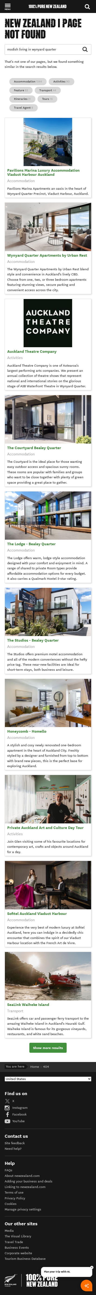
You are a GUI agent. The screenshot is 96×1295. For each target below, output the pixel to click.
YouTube (18, 1121)
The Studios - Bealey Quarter (33, 640)
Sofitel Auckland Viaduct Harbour (37, 913)
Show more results (48, 1048)
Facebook (19, 1114)
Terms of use (14, 1192)
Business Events (17, 1248)
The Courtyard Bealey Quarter (34, 447)
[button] (7, 7)
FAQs (8, 1170)
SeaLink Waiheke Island (28, 1004)
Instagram (19, 1108)
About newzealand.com (22, 1176)
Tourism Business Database (25, 1259)
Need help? (13, 1149)
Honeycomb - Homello (26, 731)
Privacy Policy (15, 1198)
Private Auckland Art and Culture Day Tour (45, 827)
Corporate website (18, 1253)
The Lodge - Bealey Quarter (31, 544)
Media (9, 1231)
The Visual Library (18, 1236)
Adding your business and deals (28, 1181)
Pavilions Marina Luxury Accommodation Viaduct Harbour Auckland (43, 172)
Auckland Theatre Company (32, 351)
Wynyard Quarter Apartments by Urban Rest (47, 255)
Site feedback (15, 1143)
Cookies (11, 1204)
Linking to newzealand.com (25, 1187)
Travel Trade (14, 1242)
